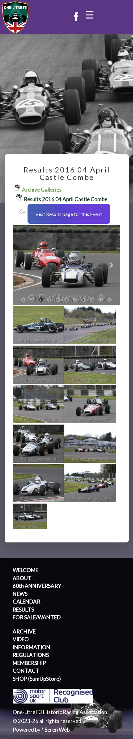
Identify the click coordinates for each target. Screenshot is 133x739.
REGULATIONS (31, 655)
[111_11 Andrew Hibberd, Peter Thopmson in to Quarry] (30, 527)
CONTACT (26, 670)
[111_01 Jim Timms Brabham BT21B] (38, 342)
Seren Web (57, 729)
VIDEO (21, 639)
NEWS (20, 594)
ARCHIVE (24, 631)
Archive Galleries (42, 189)
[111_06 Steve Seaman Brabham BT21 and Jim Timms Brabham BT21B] (90, 421)
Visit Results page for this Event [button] (68, 214)
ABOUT (22, 578)
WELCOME (25, 570)
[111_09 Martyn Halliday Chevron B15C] (38, 500)
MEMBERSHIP (29, 663)
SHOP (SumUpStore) (37, 678)
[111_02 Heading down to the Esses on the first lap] (90, 342)
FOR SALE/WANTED (37, 617)
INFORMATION (31, 647)
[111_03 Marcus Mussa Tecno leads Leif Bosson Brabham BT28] (38, 382)
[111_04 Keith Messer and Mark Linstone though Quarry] (90, 382)
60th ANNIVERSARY (37, 586)
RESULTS (23, 609)
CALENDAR (26, 601)
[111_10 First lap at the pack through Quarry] (90, 500)
